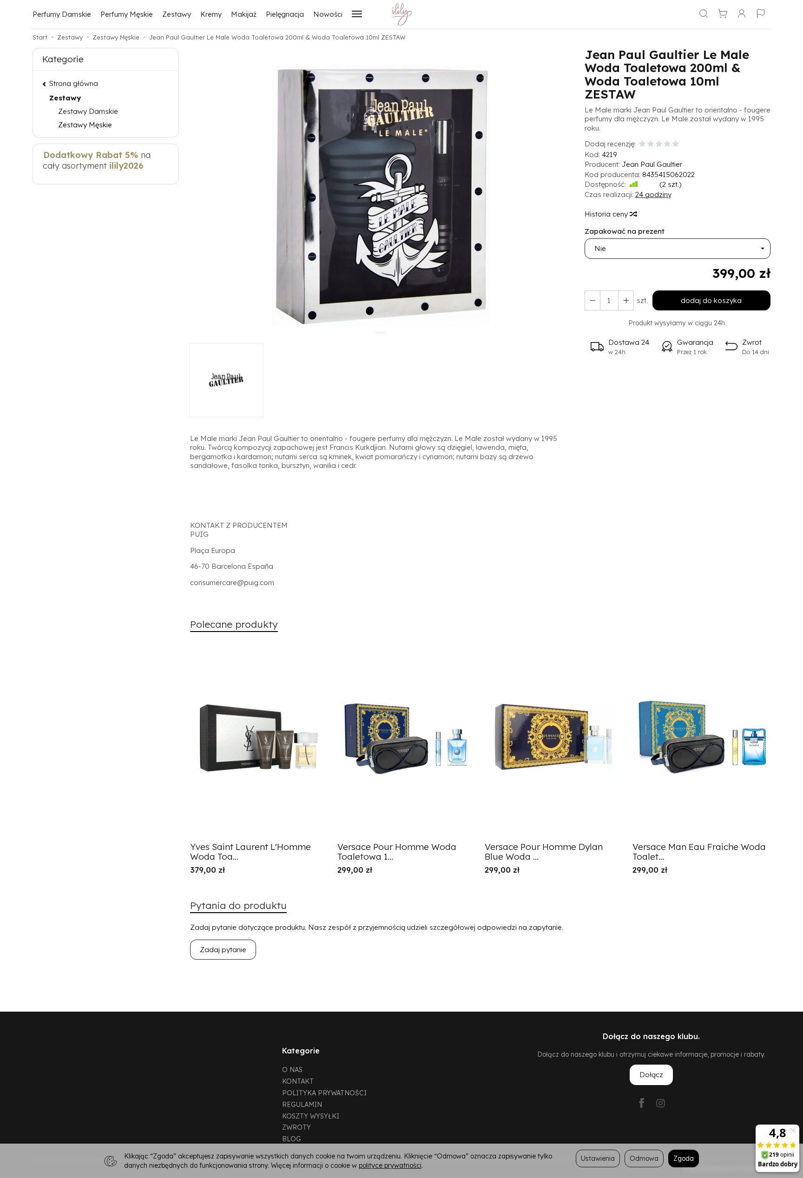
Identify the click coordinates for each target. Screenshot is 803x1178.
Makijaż (244, 14)
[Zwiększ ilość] (592, 300)
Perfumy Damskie (62, 14)
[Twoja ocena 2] (650, 144)
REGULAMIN (302, 1104)
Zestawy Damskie (88, 111)
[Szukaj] (703, 14)
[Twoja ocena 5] (675, 144)
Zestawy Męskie (85, 124)
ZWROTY (296, 1127)
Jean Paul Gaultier (652, 164)
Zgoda (683, 1158)
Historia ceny (607, 214)
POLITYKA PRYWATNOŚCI (324, 1093)
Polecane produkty (234, 624)
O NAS (292, 1069)
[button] (380, 195)
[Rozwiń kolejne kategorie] (357, 14)
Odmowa (644, 1158)
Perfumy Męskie (126, 14)
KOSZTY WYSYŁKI (310, 1116)
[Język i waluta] (760, 14)
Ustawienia (598, 1158)
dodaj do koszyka (711, 300)
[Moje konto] (741, 14)
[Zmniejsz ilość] (626, 300)
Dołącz (651, 1074)
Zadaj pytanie (223, 949)
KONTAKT (298, 1081)
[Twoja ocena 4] (667, 144)
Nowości (327, 14)
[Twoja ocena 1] (642, 144)
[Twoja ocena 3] (659, 144)
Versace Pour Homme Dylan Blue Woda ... (544, 851)
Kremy (211, 14)
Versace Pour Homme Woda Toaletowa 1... (396, 851)
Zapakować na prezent (625, 231)
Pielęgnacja (285, 14)
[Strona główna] (401, 14)
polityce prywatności (390, 1165)
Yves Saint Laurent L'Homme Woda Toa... (250, 851)
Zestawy (176, 14)
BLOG (291, 1139)
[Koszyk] (722, 14)
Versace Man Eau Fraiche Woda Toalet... (699, 851)
